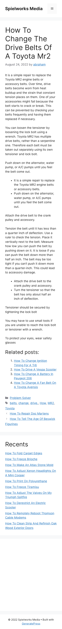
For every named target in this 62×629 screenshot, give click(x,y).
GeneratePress (31, 623)
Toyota (10, 408)
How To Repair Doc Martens (29, 413)
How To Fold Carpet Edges (23, 453)
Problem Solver (20, 398)
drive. (34, 403)
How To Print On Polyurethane (26, 481)
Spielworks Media (24, 8)
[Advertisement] (31, 575)
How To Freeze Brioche (21, 459)
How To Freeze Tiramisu (22, 487)
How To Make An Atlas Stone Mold (29, 465)
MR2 (51, 403)
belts (13, 403)
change (23, 403)
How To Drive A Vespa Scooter (35, 369)
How (43, 403)
